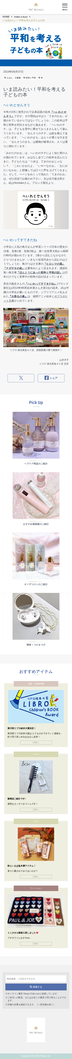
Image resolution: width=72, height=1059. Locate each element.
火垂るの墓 (18, 296)
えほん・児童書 (13, 78)
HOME (6, 17)
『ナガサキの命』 (14, 268)
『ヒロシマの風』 (54, 263)
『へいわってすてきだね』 (41, 283)
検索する (37, 987)
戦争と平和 (30, 78)
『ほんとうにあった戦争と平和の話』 (39, 272)
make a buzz (21, 17)
